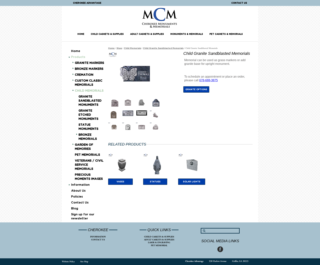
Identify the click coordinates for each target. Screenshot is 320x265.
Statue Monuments (88, 126)
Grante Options (196, 89)
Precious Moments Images (89, 176)
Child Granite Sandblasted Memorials (163, 48)
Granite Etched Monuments (88, 114)
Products (78, 57)
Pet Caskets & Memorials (226, 34)
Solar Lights (191, 182)
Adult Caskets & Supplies (147, 34)
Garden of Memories (84, 146)
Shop (119, 48)
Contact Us (239, 3)
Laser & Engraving (159, 242)
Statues (155, 182)
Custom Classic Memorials (88, 82)
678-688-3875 (208, 80)
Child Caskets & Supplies (107, 34)
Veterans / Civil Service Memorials (89, 164)
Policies (77, 196)
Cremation (84, 74)
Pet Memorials (87, 154)
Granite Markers (89, 62)
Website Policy (68, 261)
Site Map (84, 261)
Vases (120, 182)
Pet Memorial (159, 245)
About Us (78, 190)
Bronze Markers (89, 68)
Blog (74, 208)
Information (80, 184)
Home (80, 34)
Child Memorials (89, 90)
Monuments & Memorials (186, 34)
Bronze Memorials (88, 136)
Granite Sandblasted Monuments (90, 100)
